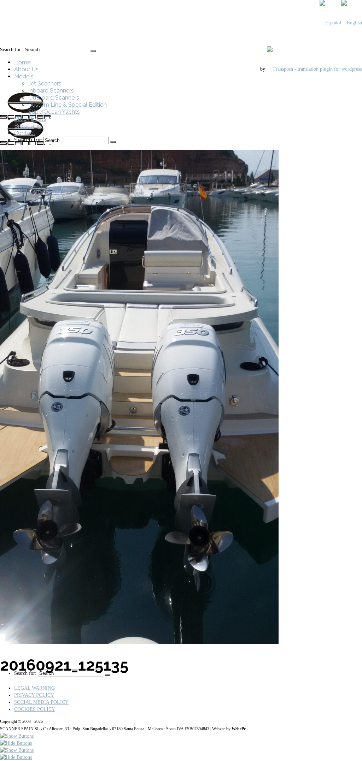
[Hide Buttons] (16, 743)
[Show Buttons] (17, 736)
